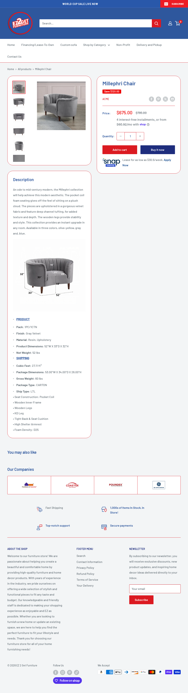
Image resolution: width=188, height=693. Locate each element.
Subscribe (178, 3)
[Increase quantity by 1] (140, 136)
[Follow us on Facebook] (55, 672)
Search (81, 555)
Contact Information (89, 561)
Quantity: (108, 136)
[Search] (156, 23)
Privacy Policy (85, 567)
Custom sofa (68, 44)
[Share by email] (172, 99)
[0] (177, 23)
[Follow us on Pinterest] (69, 672)
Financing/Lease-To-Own (37, 44)
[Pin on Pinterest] (158, 99)
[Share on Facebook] (151, 99)
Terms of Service (87, 579)
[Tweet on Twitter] (165, 99)
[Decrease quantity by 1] (120, 136)
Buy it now (157, 149)
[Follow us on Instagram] (62, 672)
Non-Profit (123, 44)
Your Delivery (85, 585)
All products (24, 69)
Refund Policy (85, 573)
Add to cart (120, 149)
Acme (105, 99)
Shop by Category (94, 44)
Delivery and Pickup (149, 44)
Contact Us (14, 56)
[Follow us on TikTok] (76, 672)
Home (11, 44)
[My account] (170, 23)
